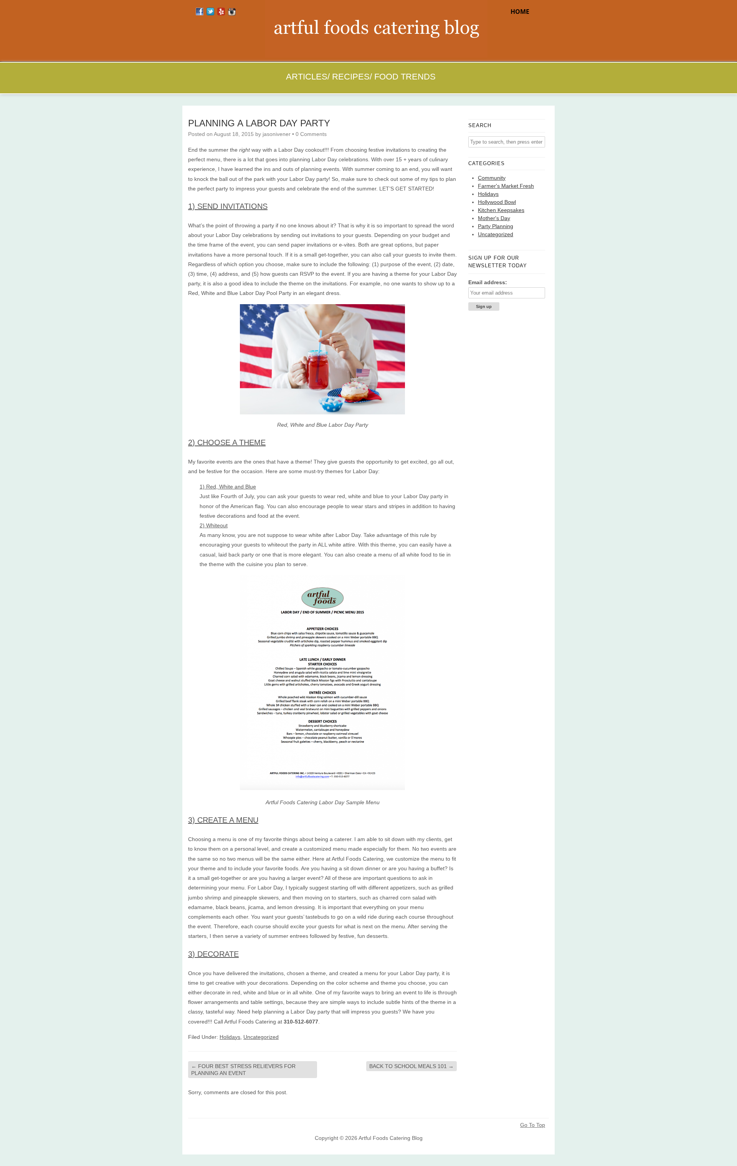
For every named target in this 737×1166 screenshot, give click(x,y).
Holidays (230, 1037)
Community (492, 178)
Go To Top (532, 1125)
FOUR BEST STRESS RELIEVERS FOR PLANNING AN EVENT (243, 1069)
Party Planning (495, 226)
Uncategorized (261, 1037)
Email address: (487, 282)
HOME (520, 11)
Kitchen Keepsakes (501, 210)
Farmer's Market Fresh (506, 186)
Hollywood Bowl (497, 202)
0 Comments (311, 134)
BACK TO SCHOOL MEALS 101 (411, 1066)
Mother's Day (494, 218)
